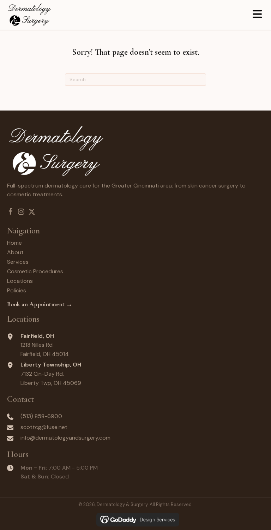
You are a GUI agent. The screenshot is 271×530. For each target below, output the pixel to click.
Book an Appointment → (39, 304)
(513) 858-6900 (41, 416)
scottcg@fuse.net (43, 427)
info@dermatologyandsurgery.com (65, 437)
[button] (10, 211)
